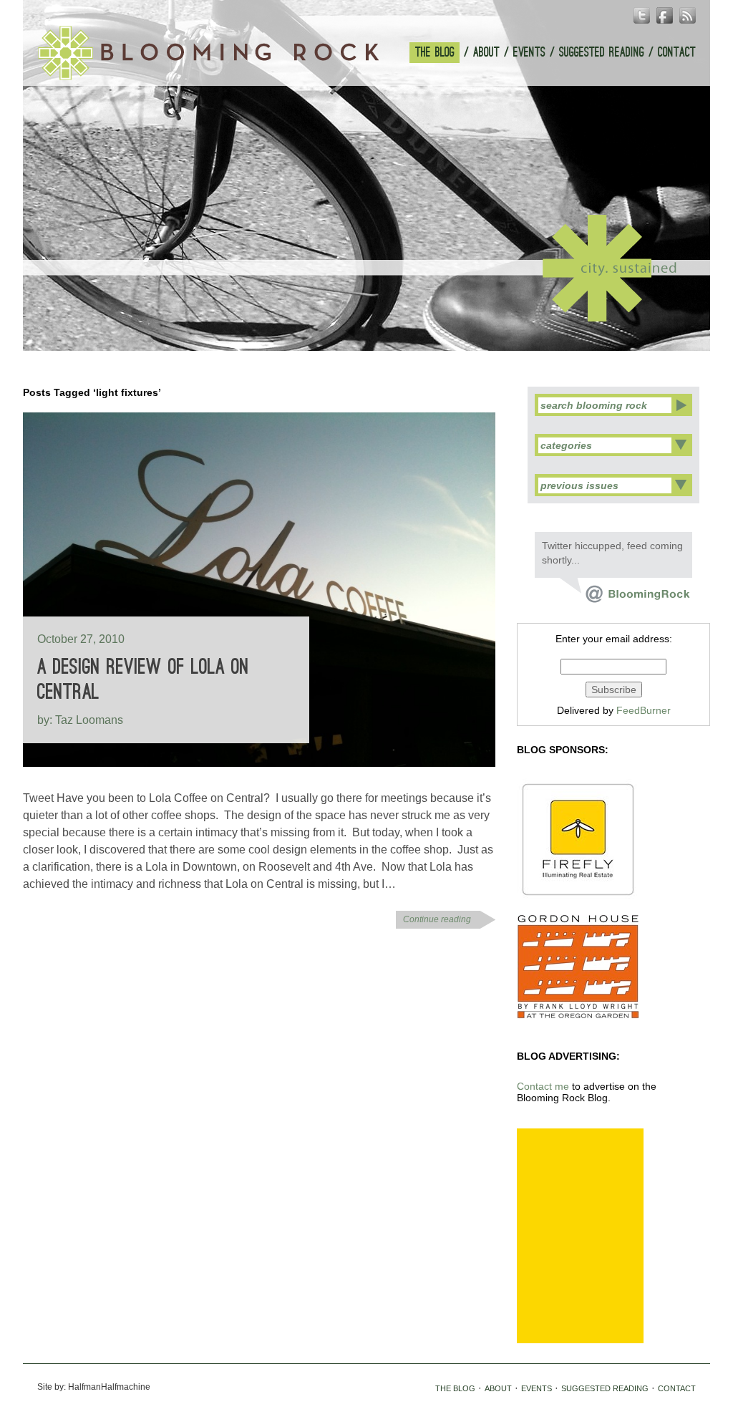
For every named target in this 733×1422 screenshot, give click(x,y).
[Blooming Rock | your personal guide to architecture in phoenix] (208, 53)
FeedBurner (643, 710)
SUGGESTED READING (601, 52)
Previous (351, 330)
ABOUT (486, 52)
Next (381, 330)
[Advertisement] (580, 1235)
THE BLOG (435, 52)
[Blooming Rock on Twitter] (625, 599)
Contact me (543, 1086)
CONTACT (677, 52)
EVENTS (529, 52)
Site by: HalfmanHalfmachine (93, 1387)
